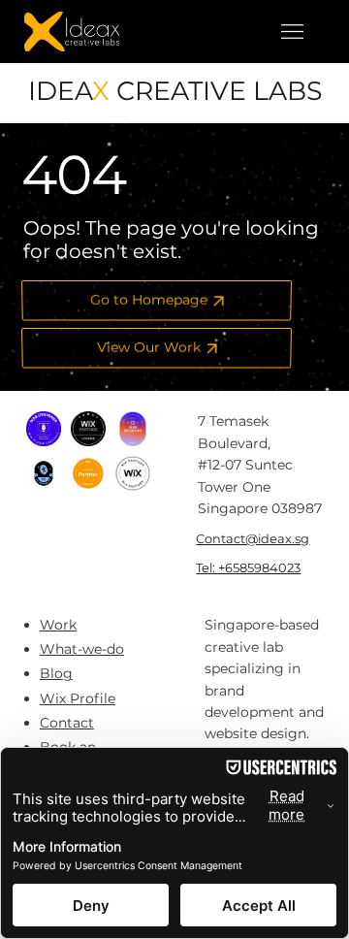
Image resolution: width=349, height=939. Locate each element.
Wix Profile (77, 698)
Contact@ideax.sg (252, 538)
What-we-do (82, 649)
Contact (67, 722)
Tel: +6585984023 (248, 567)
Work (58, 624)
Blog (56, 673)
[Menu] (292, 32)
